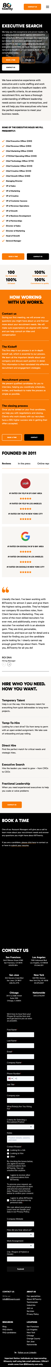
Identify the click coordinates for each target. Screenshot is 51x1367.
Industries (31, 1305)
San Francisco (33, 1326)
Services (30, 1311)
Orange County (33, 1338)
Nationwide (32, 1344)
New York (31, 1332)
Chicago (30, 1335)
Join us (30, 1308)
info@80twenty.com (11, 1299)
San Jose (31, 1341)
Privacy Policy (33, 1314)
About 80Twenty (34, 1299)
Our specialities (33, 1296)
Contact (34, 437)
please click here (29, 842)
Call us (28, 60)
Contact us (10, 67)
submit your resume (20, 845)
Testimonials (32, 1302)
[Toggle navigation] (47, 6)
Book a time (10, 60)
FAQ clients (7, 1329)
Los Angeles (32, 1329)
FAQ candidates (9, 1332)
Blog (4, 1326)
